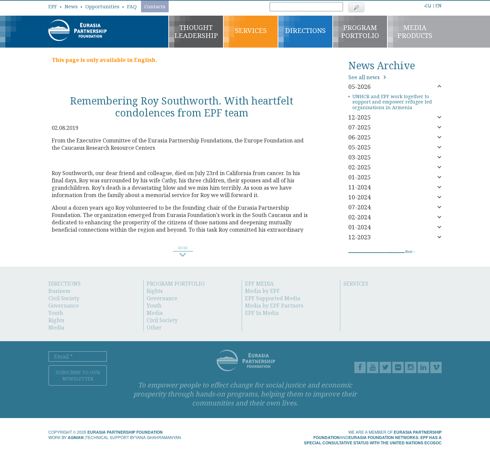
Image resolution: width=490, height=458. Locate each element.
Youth (55, 313)
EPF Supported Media (272, 298)
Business (59, 291)
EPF (52, 6)
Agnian (76, 437)
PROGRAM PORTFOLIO (176, 283)
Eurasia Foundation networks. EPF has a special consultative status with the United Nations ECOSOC (373, 440)
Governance (63, 305)
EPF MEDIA (259, 283)
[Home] (77, 29)
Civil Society (63, 298)
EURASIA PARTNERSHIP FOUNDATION (125, 432)
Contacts (154, 6)
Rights (56, 320)
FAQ (132, 6)
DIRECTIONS (64, 283)
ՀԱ (427, 5)
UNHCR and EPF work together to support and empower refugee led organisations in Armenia (392, 102)
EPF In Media (262, 313)
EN (438, 5)
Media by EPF (262, 291)
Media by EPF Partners (274, 305)
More (410, 4)
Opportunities (102, 6)
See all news (364, 77)
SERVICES (355, 283)
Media (56, 327)
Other (154, 327)
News (71, 6)
